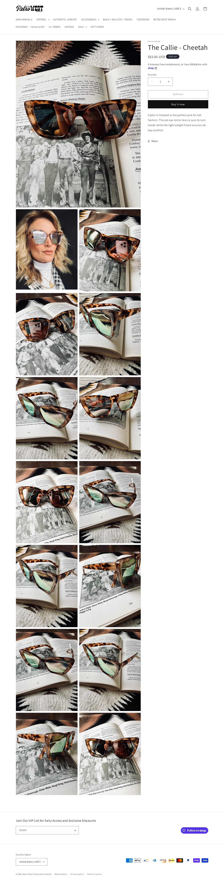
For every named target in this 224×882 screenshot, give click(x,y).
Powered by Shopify (42, 874)
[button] (42, 19)
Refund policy (61, 874)
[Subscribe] (75, 830)
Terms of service (94, 874)
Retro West (28, 874)
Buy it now (178, 104)
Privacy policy (77, 874)
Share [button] (154, 141)
